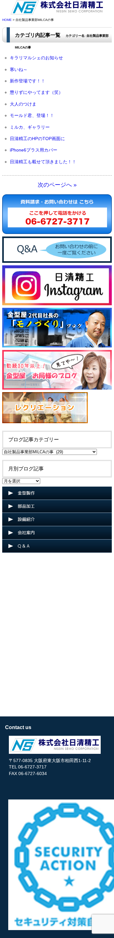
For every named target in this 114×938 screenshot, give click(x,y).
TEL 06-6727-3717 (28, 767)
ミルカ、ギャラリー (30, 127)
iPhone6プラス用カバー (33, 150)
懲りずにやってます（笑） (36, 92)
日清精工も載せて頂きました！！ (43, 161)
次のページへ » (57, 185)
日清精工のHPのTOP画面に (37, 138)
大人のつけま (23, 104)
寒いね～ (19, 69)
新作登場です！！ (27, 81)
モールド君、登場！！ (32, 115)
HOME (7, 20)
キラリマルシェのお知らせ (36, 57)
